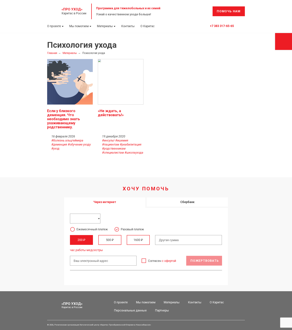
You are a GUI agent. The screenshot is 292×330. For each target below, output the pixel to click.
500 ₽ (110, 240)
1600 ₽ (138, 240)
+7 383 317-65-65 (222, 26)
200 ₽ (81, 240)
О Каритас (147, 26)
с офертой (169, 261)
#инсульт (108, 140)
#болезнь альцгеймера (67, 140)
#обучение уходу (79, 144)
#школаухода (134, 152)
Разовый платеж (132, 229)
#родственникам (114, 148)
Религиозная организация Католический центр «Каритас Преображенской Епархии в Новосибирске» (102, 325)
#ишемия (121, 140)
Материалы (105, 26)
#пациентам (110, 144)
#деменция (59, 144)
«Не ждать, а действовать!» (111, 113)
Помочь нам (229, 11)
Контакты (128, 26)
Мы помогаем (79, 26)
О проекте (54, 26)
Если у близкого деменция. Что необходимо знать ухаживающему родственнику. (63, 119)
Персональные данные (130, 310)
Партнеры (162, 310)
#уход (55, 148)
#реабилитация (130, 144)
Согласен (162, 261)
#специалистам (113, 152)
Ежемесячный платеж (92, 229)
